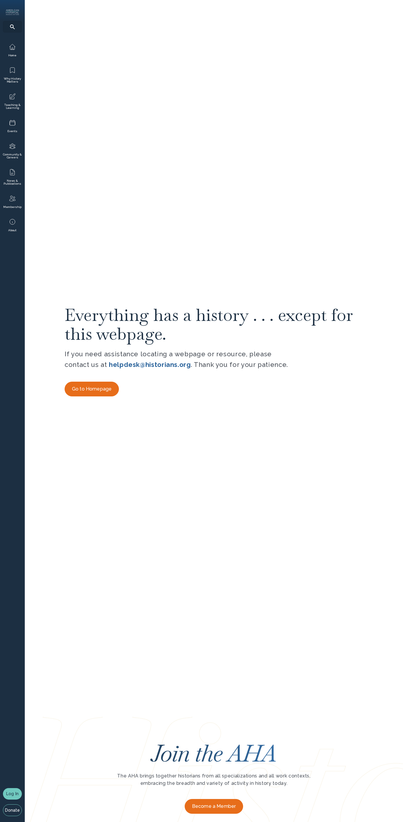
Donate (12, 810)
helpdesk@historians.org (150, 364)
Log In (12, 793)
